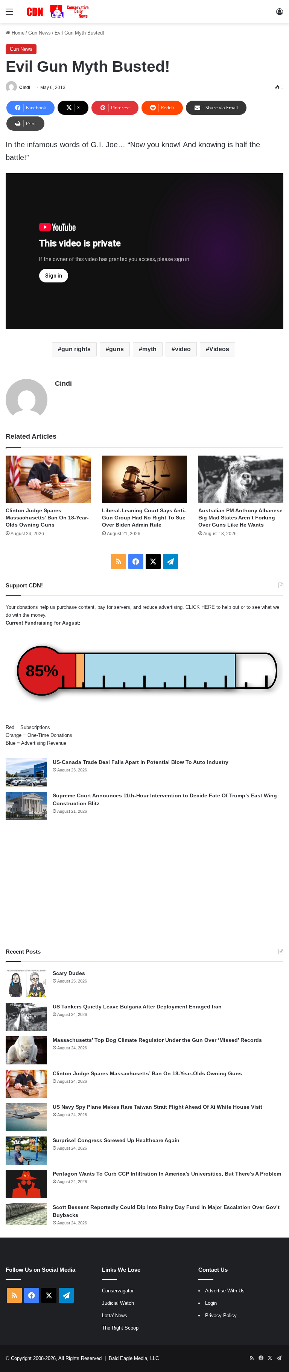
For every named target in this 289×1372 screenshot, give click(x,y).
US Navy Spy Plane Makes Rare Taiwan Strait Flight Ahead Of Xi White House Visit (157, 1107)
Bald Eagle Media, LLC (134, 1358)
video (183, 349)
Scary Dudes (69, 973)
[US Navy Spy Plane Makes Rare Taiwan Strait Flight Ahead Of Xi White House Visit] (26, 1117)
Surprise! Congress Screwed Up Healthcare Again (116, 1140)
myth (149, 349)
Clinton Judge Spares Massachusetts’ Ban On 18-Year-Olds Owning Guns (47, 517)
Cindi (24, 87)
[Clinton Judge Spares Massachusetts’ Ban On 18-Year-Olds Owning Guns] (48, 479)
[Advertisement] (144, 883)
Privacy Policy (221, 1315)
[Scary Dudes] (26, 983)
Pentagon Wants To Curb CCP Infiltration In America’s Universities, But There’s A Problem (167, 1174)
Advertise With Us (225, 1291)
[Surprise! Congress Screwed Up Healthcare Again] (26, 1151)
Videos (219, 349)
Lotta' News (114, 1315)
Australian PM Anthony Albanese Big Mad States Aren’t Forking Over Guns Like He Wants (240, 517)
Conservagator (118, 1291)
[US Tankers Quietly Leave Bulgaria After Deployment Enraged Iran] (26, 1017)
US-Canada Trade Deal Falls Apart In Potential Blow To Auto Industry (140, 762)
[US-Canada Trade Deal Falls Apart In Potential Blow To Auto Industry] (26, 772)
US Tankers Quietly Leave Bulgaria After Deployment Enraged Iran (137, 1007)
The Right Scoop (120, 1328)
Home (17, 33)
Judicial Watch (118, 1303)
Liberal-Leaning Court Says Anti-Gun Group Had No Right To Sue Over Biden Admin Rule (144, 517)
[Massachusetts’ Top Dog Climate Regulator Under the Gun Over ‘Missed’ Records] (26, 1050)
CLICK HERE (200, 607)
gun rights (76, 349)
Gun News (39, 33)
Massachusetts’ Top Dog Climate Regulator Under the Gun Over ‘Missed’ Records (157, 1040)
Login (211, 1303)
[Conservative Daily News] (58, 11)
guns (116, 349)
